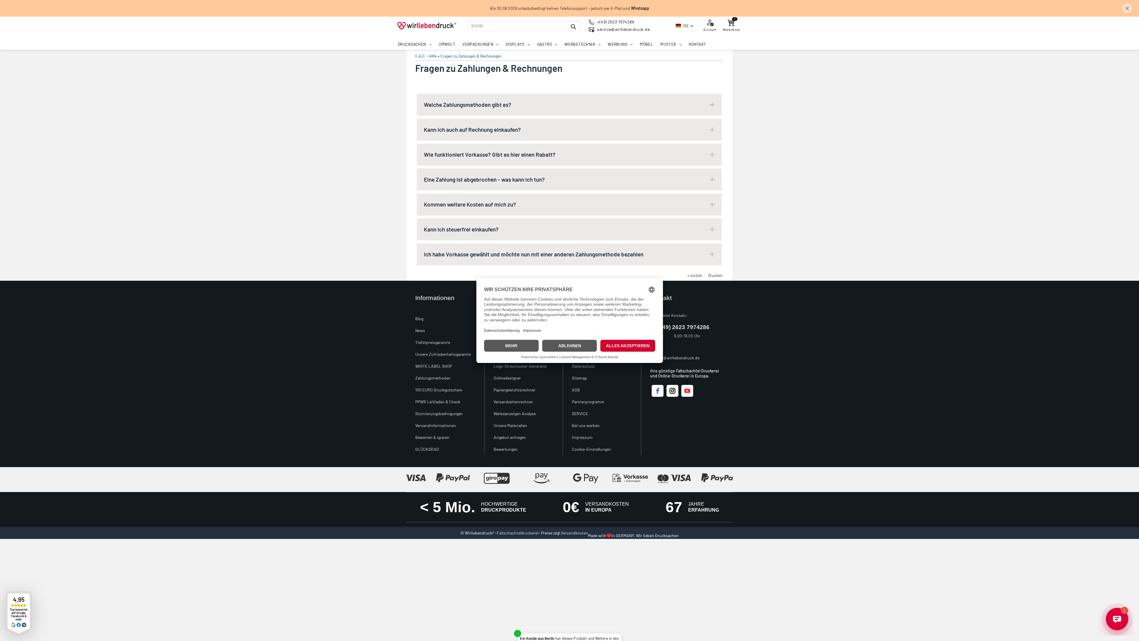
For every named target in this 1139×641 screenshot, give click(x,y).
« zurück (694, 275)
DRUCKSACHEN (412, 44)
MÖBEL (646, 44)
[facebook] (658, 391)
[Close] (1127, 8)
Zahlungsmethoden (433, 377)
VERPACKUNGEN (477, 44)
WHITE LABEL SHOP (433, 366)
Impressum (582, 437)
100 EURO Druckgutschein (438, 389)
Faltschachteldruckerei (517, 532)
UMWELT (447, 44)
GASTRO (544, 44)
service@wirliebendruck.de (674, 357)
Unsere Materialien (510, 425)
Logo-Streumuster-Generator (520, 366)
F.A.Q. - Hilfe (426, 55)
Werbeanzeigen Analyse (515, 413)
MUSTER (668, 44)
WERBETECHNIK (579, 44)
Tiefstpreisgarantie (432, 342)
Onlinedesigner (507, 377)
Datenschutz (583, 366)
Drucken (715, 275)
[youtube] (687, 391)
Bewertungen (506, 449)
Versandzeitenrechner (513, 401)
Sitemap (579, 377)
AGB (576, 389)
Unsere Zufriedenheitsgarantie (443, 354)
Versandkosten (574, 532)
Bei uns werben (586, 425)
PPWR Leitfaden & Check (437, 401)
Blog (419, 318)
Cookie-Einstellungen (591, 449)
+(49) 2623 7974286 (683, 327)
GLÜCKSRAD (427, 449)
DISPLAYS (515, 44)
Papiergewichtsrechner (514, 389)
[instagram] (672, 391)
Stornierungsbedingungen (439, 413)
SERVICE (580, 413)
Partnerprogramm (588, 401)
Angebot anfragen (510, 437)
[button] (684, 25)
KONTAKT (697, 44)
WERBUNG (617, 44)
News (420, 330)
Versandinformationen (435, 425)
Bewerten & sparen (432, 437)
